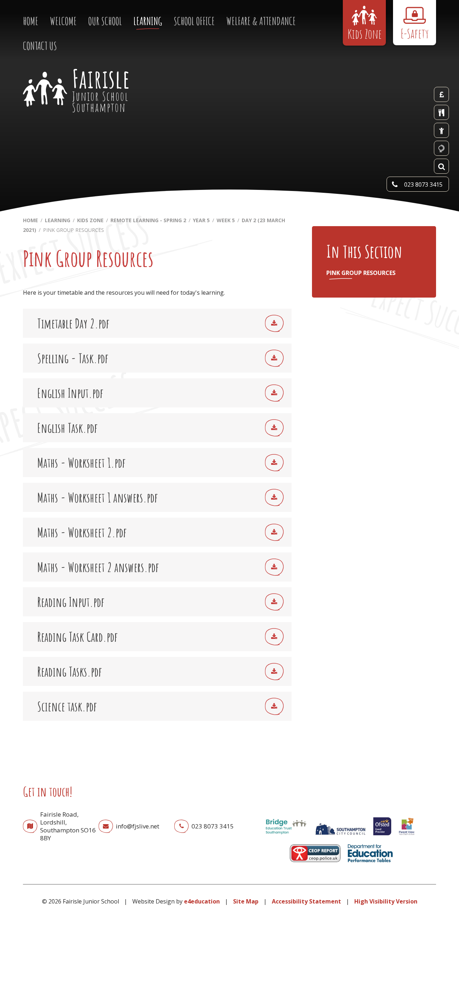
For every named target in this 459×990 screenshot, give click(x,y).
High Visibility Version (385, 901)
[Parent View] (406, 837)
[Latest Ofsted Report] (382, 837)
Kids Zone (90, 220)
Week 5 (226, 220)
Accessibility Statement (306, 901)
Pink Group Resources (73, 230)
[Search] (441, 166)
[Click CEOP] (315, 864)
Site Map (246, 901)
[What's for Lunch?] (441, 112)
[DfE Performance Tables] (370, 864)
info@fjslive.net (137, 826)
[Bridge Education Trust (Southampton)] (285, 837)
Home (30, 220)
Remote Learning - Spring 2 (148, 220)
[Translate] (441, 148)
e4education (202, 901)
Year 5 (201, 220)
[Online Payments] (441, 94)
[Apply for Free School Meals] (441, 130)
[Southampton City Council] (340, 837)
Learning (57, 220)
